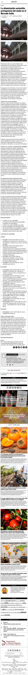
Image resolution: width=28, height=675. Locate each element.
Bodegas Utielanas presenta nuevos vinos (12, 624)
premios (7, 609)
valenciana (2, 615)
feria (21, 605)
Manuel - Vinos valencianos (9, 634)
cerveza (17, 603)
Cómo (17, 605)
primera (13, 609)
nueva (23, 607)
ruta (7, 612)
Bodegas (2, 603)
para (4, 609)
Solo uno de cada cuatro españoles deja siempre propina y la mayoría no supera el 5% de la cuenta (14, 574)
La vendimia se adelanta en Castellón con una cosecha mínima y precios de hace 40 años (13, 488)
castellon (12, 603)
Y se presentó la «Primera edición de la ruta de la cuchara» (14, 636)
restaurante (21, 609)
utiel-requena (17, 612)
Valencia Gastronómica (17, 16)
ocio (25, 607)
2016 (2, 601)
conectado (15, 373)
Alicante (14, 601)
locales (12, 607)
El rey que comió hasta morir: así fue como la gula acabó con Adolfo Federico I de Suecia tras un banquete (14, 499)
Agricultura (9, 601)
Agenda (2, 5)
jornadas (9, 607)
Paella (1, 609)
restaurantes (3, 612)
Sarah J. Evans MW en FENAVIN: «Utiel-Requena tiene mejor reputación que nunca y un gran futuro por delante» (15, 630)
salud (11, 612)
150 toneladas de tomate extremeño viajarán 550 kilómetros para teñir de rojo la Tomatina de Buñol (12, 532)
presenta (10, 609)
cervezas (20, 603)
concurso (14, 605)
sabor (9, 612)
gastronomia (4, 607)
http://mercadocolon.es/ (7, 337)
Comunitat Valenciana (7, 605)
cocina (24, 603)
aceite (4, 601)
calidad (6, 603)
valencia (23, 612)
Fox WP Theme (20, 655)
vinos (8, 615)
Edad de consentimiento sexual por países (10, 564)
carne (9, 603)
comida (2, 605)
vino (6, 615)
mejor (14, 607)
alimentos (22, 601)
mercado (20, 607)
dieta (20, 605)
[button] (20, 653)
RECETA (16, 609)
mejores (17, 607)
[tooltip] (14, 347)
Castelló (15, 603)
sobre (13, 612)
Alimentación (18, 600)
